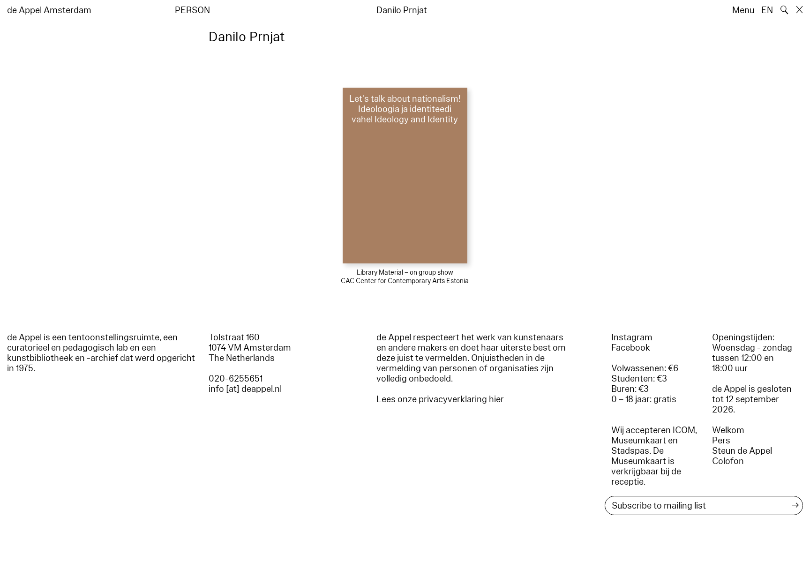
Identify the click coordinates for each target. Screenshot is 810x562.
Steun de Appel (742, 451)
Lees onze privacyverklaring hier (440, 399)
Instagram (631, 337)
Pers (721, 441)
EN (767, 10)
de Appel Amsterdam (49, 10)
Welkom (728, 430)
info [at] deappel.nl (245, 389)
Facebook (630, 348)
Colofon (728, 461)
